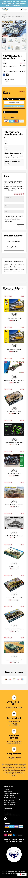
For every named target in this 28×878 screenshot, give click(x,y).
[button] (23, 23)
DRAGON (22, 63)
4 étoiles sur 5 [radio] (21, 194)
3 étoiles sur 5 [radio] (19, 194)
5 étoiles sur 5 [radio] (23, 194)
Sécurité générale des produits (12, 248)
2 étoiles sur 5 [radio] (17, 194)
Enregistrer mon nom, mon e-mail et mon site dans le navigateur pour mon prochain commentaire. (13, 218)
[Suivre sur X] (7, 75)
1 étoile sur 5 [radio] (15, 194)
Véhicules (8, 16)
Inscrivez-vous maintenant (14, 106)
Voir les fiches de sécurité (13, 241)
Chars (13, 16)
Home (3, 16)
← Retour (3, 14)
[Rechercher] (21, 9)
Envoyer (20, 226)
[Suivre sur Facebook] (4, 75)
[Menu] (25, 9)
